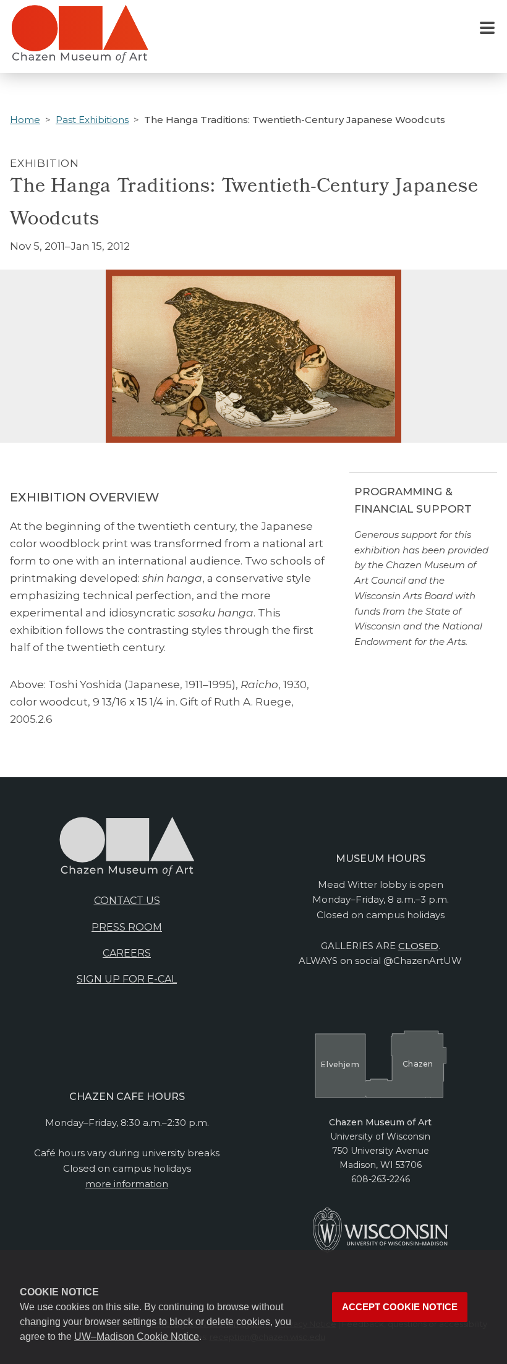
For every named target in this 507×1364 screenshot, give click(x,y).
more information (126, 1184)
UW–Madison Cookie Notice (136, 1336)
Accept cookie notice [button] (400, 1307)
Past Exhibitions (92, 120)
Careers (127, 953)
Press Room (127, 927)
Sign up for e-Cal (127, 979)
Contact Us (127, 900)
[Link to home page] (80, 39)
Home (25, 120)
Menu (487, 28)
